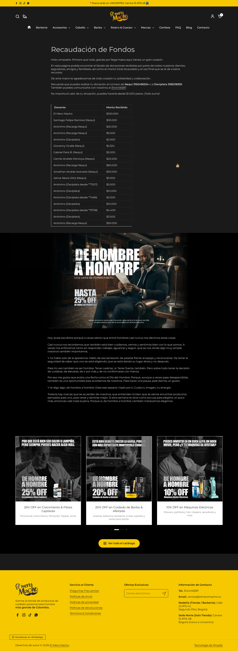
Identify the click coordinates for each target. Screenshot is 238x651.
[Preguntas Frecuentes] (25, 16)
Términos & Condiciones (85, 613)
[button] (17, 16)
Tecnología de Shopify (208, 645)
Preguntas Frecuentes (84, 590)
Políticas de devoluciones (86, 607)
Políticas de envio (81, 596)
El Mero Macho (59, 645)
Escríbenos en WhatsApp (29, 637)
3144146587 (118, 87)
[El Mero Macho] (119, 16)
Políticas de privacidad (84, 602)
